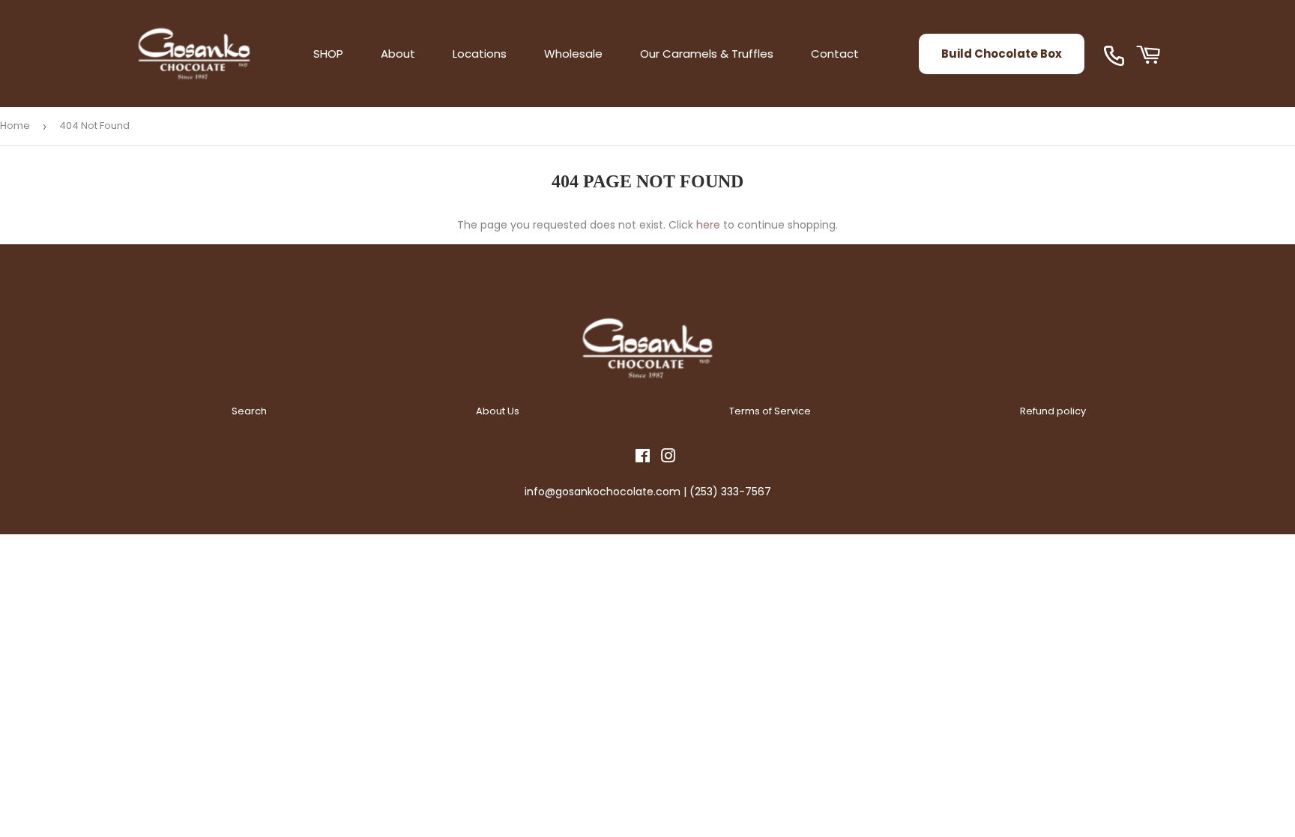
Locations (480, 53)
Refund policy (1053, 411)
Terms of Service (770, 411)
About (398, 53)
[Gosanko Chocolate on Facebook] (642, 457)
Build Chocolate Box (1001, 53)
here (708, 224)
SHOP (328, 53)
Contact (835, 53)
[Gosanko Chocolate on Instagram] (668, 457)
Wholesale (573, 53)
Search (249, 411)
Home (15, 125)
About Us (497, 411)
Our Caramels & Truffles (706, 53)
